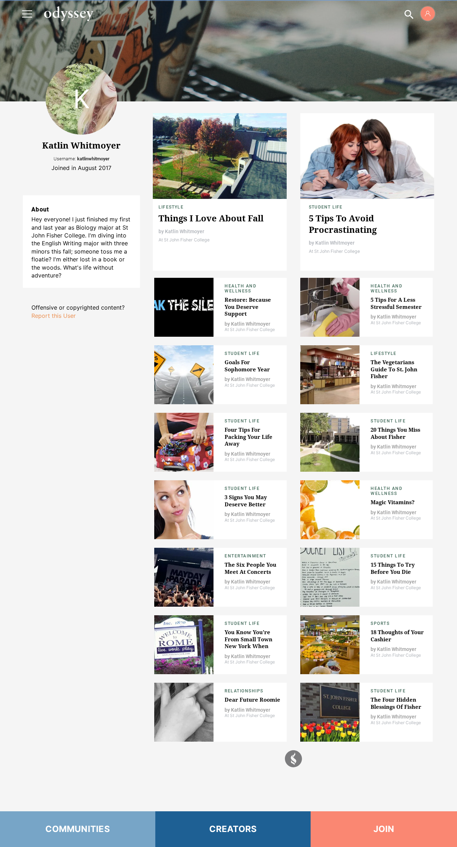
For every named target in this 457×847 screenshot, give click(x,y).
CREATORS (233, 829)
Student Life (325, 207)
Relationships (244, 690)
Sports (380, 623)
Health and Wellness (240, 289)
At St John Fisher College (184, 239)
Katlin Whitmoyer (184, 231)
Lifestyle (171, 207)
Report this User (53, 315)
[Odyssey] (68, 13)
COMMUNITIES (77, 829)
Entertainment (245, 555)
